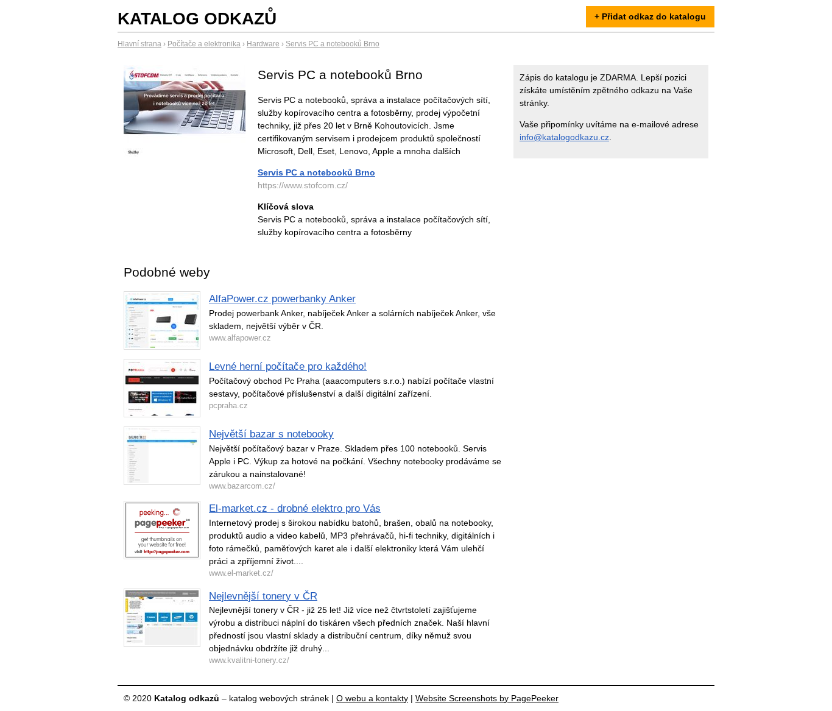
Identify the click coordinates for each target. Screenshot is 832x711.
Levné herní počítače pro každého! (288, 366)
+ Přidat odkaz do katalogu (650, 16)
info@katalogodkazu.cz (564, 137)
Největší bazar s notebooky (271, 434)
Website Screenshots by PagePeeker (487, 698)
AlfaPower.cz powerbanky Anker (282, 299)
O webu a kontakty (372, 698)
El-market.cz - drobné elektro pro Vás (295, 508)
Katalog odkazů (197, 18)
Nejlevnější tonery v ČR (263, 596)
